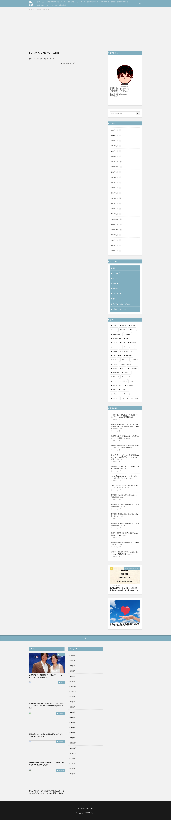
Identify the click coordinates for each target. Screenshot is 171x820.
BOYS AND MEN (117, 338)
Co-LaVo (115, 342)
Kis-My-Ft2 (116, 360)
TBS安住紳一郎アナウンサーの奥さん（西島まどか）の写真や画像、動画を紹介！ (125, 446)
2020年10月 (116, 229)
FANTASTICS (133, 342)
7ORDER (133, 325)
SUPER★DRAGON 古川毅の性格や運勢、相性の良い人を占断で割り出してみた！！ (124, 589)
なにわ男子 (116, 398)
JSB (120, 355)
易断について (105, 2)
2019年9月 (115, 245)
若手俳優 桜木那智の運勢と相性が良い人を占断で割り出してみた (125, 496)
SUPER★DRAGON (127, 364)
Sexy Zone (125, 360)
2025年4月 (115, 130)
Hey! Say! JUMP (129, 347)
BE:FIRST (128, 334)
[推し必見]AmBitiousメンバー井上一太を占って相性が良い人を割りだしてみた (124, 477)
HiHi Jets (115, 351)
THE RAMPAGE (134, 368)
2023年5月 (115, 151)
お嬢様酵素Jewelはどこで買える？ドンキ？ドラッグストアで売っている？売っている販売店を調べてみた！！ (125, 426)
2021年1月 (115, 214)
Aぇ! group (134, 330)
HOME (32, 9)
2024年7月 (115, 135)
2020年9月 (115, 235)
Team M (115, 368)
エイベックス (126, 377)
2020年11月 (116, 224)
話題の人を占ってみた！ (120, 309)
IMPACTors (125, 351)
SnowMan (115, 364)
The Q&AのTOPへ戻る (67, 63)
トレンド (115, 278)
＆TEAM (115, 325)
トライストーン (117, 394)
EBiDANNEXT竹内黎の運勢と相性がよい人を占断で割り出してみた (124, 534)
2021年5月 (116, 203)
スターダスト (129, 385)
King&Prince (129, 355)
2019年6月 (115, 250)
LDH (114, 268)
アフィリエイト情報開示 (58, 5)
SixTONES (135, 360)
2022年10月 (116, 167)
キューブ (133, 381)
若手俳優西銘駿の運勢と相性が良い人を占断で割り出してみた (125, 543)
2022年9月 (115, 172)
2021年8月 (116, 188)
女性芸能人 (116, 288)
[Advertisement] (85, 31)
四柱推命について (42, 5)
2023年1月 (115, 156)
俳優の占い (116, 283)
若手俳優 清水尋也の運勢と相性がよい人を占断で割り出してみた (125, 505)
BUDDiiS (128, 338)
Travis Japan (116, 372)
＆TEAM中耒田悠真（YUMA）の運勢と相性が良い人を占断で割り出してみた (124, 553)
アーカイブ (116, 273)
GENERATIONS (117, 347)
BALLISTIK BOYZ (117, 334)
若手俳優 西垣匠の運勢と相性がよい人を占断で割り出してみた (125, 515)
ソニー (114, 389)
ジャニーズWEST (117, 385)
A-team (115, 330)
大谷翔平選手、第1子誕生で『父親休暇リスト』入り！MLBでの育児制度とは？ (124, 416)
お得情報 (124, 381)
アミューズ (116, 377)
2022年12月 (116, 161)
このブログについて (52, 2)
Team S (123, 368)
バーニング (135, 398)
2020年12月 (116, 219)
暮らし (115, 299)
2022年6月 (115, 177)
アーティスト (127, 372)
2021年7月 (116, 193)
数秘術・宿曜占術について (119, 2)
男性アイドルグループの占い (122, 304)
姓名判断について (92, 2)
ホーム (63, 2)
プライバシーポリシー (85, 808)
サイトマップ (81, 2)
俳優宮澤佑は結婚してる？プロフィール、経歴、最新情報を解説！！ (125, 467)
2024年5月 (115, 146)
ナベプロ (125, 398)
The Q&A (31, 3)
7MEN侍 (124, 325)
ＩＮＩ (134, 351)
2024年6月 (115, 140)
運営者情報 (71, 2)
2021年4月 (116, 208)
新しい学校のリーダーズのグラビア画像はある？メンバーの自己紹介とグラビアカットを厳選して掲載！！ (125, 457)
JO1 (114, 355)
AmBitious (124, 330)
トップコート (124, 389)
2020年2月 (115, 240)
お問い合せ (40, 2)
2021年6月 (116, 198)
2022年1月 (115, 182)
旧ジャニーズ (117, 294)
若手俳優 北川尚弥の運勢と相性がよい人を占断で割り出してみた (125, 524)
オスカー (115, 381)
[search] (138, 113)
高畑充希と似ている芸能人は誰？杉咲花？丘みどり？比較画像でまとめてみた (125, 437)
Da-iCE (123, 342)
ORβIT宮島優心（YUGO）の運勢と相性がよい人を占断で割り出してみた (125, 486)
